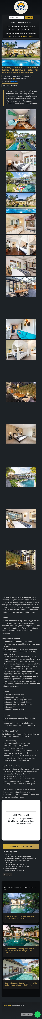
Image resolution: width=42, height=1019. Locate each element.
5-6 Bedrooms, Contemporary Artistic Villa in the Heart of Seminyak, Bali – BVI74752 (20, 951)
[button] (37, 1014)
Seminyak (14, 81)
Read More (7, 875)
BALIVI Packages (30, 33)
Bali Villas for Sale (15, 30)
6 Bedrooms (16, 76)
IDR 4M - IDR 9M (7, 78)
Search (29, 17)
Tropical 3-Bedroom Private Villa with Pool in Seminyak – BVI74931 (19, 917)
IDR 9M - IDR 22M (21, 78)
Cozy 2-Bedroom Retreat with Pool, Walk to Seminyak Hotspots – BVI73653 (21, 984)
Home (13, 22)
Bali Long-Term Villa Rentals (21, 26)
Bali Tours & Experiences (14, 33)
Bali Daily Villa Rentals (24, 22)
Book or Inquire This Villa (22, 846)
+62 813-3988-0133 (18, 1005)
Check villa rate (10, 85)
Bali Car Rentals (27, 30)
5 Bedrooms (6, 76)
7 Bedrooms (27, 76)
